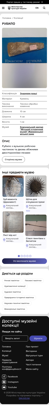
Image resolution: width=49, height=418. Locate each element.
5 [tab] (30, 256)
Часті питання (33, 364)
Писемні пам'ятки (33, 280)
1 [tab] (19, 256)
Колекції (6, 351)
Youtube (12, 387)
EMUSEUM (24, 398)
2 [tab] (22, 256)
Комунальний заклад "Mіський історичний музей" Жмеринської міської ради (31, 130)
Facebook (13, 377)
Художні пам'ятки (12, 292)
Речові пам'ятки (11, 280)
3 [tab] (25, 256)
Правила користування (9, 361)
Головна (6, 347)
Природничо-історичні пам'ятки (19, 297)
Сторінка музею (13, 159)
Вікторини (31, 351)
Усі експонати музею (24, 261)
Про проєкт (32, 347)
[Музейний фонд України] (17, 8)
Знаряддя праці (28, 93)
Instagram (13, 382)
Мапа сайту (32, 369)
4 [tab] (27, 256)
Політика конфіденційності (11, 368)
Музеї (5, 355)
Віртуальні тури (34, 355)
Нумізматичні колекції (14, 286)
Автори (30, 360)
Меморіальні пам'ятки (14, 309)
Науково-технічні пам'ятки (16, 303)
